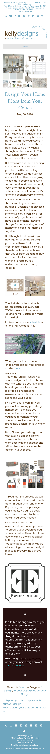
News (22, 687)
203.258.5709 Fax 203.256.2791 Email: (22, 742)
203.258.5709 (26, 12)
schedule (35, 322)
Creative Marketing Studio (33, 749)
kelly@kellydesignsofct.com (27, 745)
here (17, 368)
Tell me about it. (14, 665)
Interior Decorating (24, 690)
